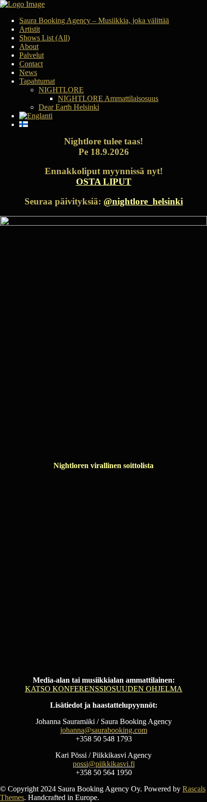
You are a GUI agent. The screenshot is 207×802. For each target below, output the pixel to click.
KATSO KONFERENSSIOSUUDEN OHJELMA (103, 689)
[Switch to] (113, 116)
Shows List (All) (44, 38)
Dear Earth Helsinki (69, 107)
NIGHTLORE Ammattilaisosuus (108, 98)
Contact (31, 64)
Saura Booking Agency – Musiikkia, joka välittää (94, 20)
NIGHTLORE (61, 90)
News (28, 72)
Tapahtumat (37, 81)
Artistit (29, 29)
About (29, 46)
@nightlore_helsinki (143, 201)
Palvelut (31, 55)
